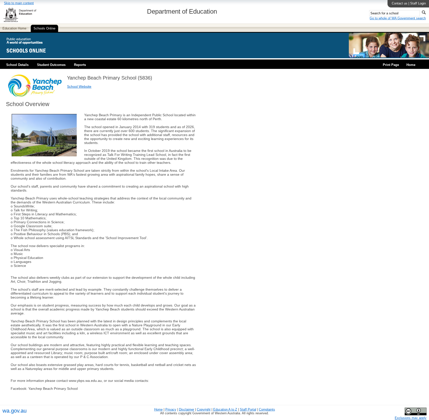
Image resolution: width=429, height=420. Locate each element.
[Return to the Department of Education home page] (19, 21)
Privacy (170, 409)
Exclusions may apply (411, 418)
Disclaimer (186, 409)
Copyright (204, 409)
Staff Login (418, 3)
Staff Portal (248, 409)
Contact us (399, 3)
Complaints (267, 409)
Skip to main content (19, 3)
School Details (17, 65)
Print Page (391, 65)
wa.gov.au (14, 411)
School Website (79, 86)
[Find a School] (30, 56)
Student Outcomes (51, 65)
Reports (80, 65)
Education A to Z (225, 409)
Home (410, 65)
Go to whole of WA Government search (398, 18)
